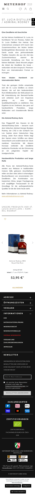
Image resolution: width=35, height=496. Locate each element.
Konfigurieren (26, 485)
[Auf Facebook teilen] (33, 20)
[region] (17, 243)
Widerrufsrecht (10, 326)
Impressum (8, 347)
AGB (5, 318)
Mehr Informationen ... (17, 482)
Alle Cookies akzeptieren (18, 491)
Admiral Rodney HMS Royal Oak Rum (17, 262)
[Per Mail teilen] (33, 23)
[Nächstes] (32, 243)
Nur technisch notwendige (13, 485)
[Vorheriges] (2, 243)
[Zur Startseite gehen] (17, 4)
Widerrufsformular (12, 331)
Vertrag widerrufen (12, 335)
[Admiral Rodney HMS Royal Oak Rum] (17, 237)
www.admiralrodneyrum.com (13, 196)
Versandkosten (7, 468)
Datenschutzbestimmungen (15, 386)
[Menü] (3, 8)
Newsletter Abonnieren (17, 393)
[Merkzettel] (20, 9)
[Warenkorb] (30, 9)
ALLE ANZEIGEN (17, 287)
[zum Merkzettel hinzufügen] (5, 219)
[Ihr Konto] (25, 9)
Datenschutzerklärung (13, 322)
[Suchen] (7, 9)
